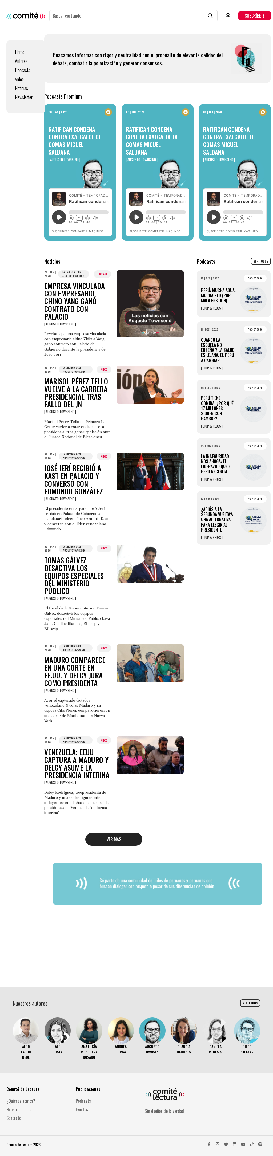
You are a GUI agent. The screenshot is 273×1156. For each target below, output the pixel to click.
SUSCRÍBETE (254, 16)
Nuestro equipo (18, 1109)
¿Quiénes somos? (20, 1101)
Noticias (21, 88)
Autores (21, 61)
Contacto (13, 1118)
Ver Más (114, 839)
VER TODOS (261, 261)
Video (19, 79)
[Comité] (25, 15)
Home (19, 51)
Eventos (82, 1109)
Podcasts (22, 70)
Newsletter (24, 97)
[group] (26, 1038)
